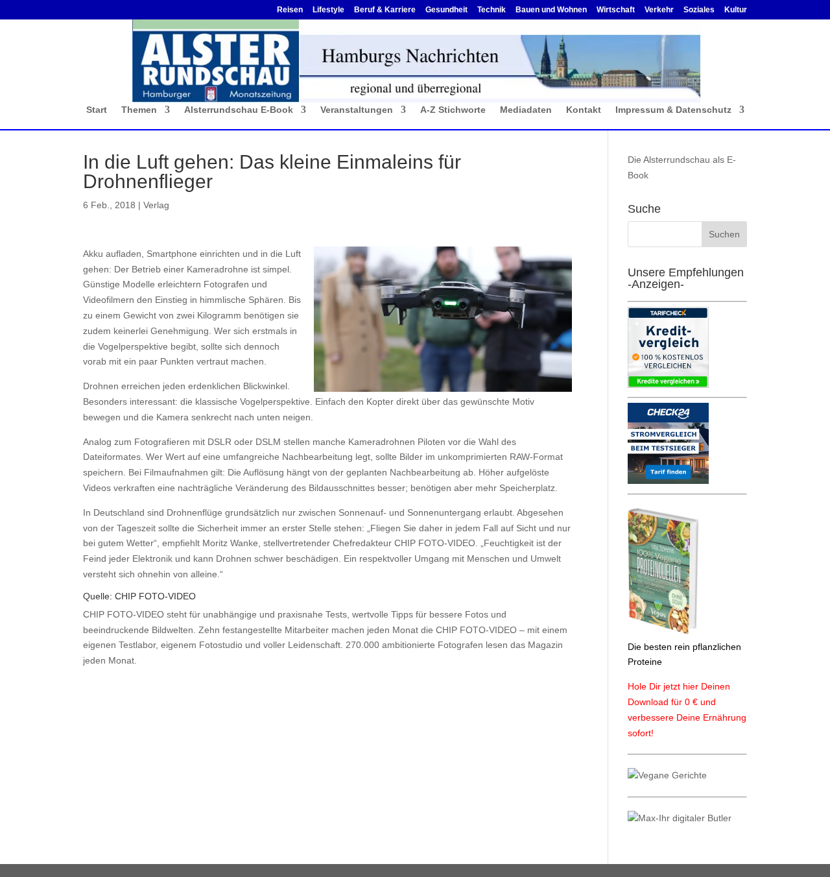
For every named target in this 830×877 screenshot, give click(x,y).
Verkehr (659, 10)
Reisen (290, 10)
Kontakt (583, 110)
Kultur (735, 10)
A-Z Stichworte (453, 110)
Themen (139, 110)
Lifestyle (328, 10)
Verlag (156, 205)
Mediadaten (526, 110)
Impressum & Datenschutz (673, 110)
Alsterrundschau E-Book (238, 110)
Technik (491, 10)
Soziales (699, 10)
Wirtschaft (616, 10)
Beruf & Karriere (385, 10)
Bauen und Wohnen (551, 10)
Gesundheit (446, 10)
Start (96, 110)
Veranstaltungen (356, 110)
